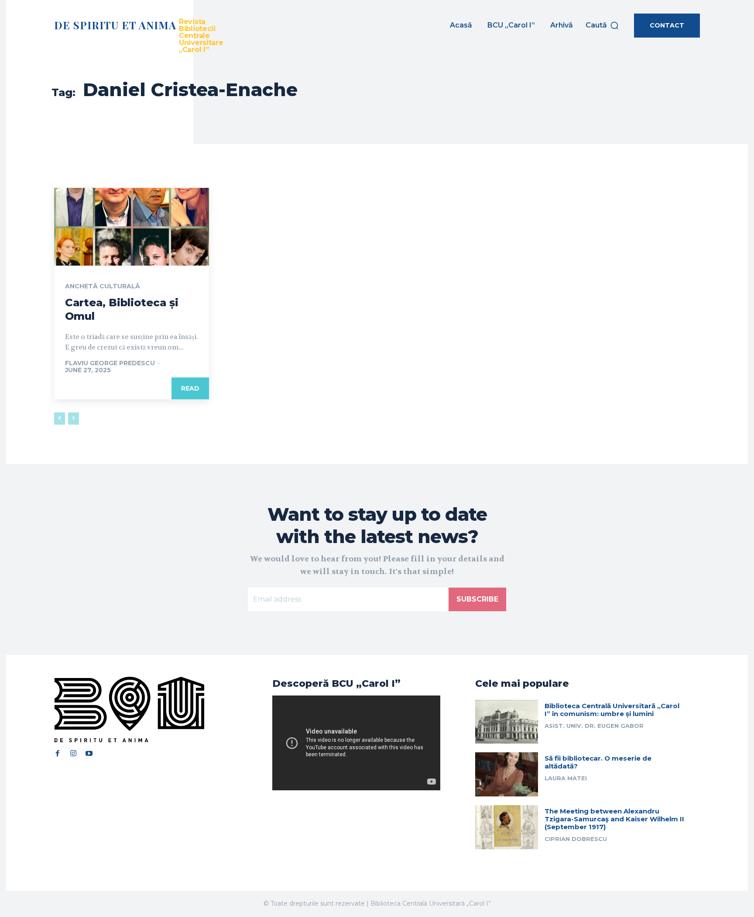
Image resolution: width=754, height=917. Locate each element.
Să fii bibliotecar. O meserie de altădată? (598, 762)
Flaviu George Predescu (110, 363)
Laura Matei (566, 778)
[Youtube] (89, 753)
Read (190, 388)
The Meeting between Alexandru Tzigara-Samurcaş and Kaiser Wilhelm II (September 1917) (614, 819)
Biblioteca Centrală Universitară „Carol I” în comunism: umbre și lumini (612, 710)
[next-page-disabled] (73, 418)
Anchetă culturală (102, 286)
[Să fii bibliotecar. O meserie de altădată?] (506, 774)
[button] (602, 25)
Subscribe (477, 599)
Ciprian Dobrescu (576, 838)
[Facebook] (57, 753)
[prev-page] (59, 418)
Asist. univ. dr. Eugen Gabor (594, 725)
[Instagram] (73, 753)
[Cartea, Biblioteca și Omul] (131, 227)
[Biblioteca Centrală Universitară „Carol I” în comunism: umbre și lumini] (506, 722)
